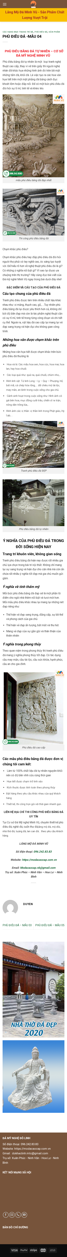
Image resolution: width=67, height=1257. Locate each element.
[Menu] (5, 4)
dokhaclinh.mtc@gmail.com (30, 1153)
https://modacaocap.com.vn (39, 859)
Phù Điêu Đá (41, 32)
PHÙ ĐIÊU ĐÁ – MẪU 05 (49, 925)
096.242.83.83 (43, 851)
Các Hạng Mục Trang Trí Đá (18, 32)
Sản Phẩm (54, 32)
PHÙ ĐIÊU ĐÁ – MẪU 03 (17, 925)
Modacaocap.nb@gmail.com (37, 867)
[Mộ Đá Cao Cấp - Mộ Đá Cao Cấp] (33, 4)
